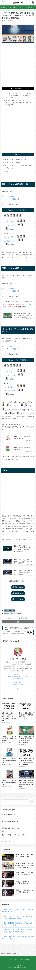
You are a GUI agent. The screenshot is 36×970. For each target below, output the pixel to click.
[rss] (20, 965)
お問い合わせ (25, 959)
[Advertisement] (18, 63)
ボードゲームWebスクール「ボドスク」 (18, 676)
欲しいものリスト (18, 684)
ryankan (13, 613)
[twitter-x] (15, 965)
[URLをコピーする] (18, 621)
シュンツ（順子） (9, 196)
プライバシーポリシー (13, 959)
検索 (31, 801)
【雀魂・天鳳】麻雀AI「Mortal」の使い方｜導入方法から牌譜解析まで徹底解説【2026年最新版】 (23, 548)
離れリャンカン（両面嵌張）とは (15, 159)
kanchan (6, 613)
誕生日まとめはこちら (8, 841)
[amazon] (18, 965)
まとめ (7, 171)
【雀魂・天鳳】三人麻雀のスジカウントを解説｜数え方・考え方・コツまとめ (23, 572)
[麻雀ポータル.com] (18, 2)
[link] (18, 688)
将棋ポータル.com (18, 678)
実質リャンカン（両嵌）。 (13, 162)
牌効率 (12, 610)
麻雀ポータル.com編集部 (18, 659)
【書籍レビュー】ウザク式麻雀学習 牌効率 (23, 448)
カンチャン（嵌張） (10, 199)
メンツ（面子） (17, 410)
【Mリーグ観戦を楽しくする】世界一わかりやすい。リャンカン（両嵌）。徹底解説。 (23, 315)
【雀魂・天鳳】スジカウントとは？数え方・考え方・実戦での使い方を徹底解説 (23, 561)
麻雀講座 (6, 610)
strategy (19, 613)
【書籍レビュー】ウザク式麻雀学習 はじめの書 (23, 437)
